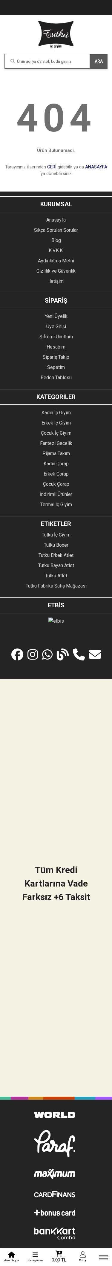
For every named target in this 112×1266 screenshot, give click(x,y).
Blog (56, 240)
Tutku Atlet (56, 576)
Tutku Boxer (56, 545)
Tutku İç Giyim (56, 535)
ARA (99, 61)
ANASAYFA (96, 167)
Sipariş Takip (56, 357)
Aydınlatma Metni (56, 261)
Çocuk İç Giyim (56, 433)
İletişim (56, 281)
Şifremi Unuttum (56, 337)
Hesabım (56, 347)
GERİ (51, 167)
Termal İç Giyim (56, 504)
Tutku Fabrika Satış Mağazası (56, 586)
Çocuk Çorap (56, 484)
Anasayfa (56, 220)
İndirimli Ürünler (56, 494)
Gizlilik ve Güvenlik (56, 271)
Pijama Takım (56, 453)
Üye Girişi (56, 326)
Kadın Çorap (56, 464)
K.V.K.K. (56, 250)
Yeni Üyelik (56, 316)
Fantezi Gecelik (56, 443)
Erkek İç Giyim (56, 423)
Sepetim (56, 367)
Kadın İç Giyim (56, 412)
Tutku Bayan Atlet (56, 565)
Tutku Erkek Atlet (56, 555)
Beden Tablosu (56, 377)
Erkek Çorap (56, 474)
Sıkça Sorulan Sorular (56, 230)
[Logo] (56, 34)
